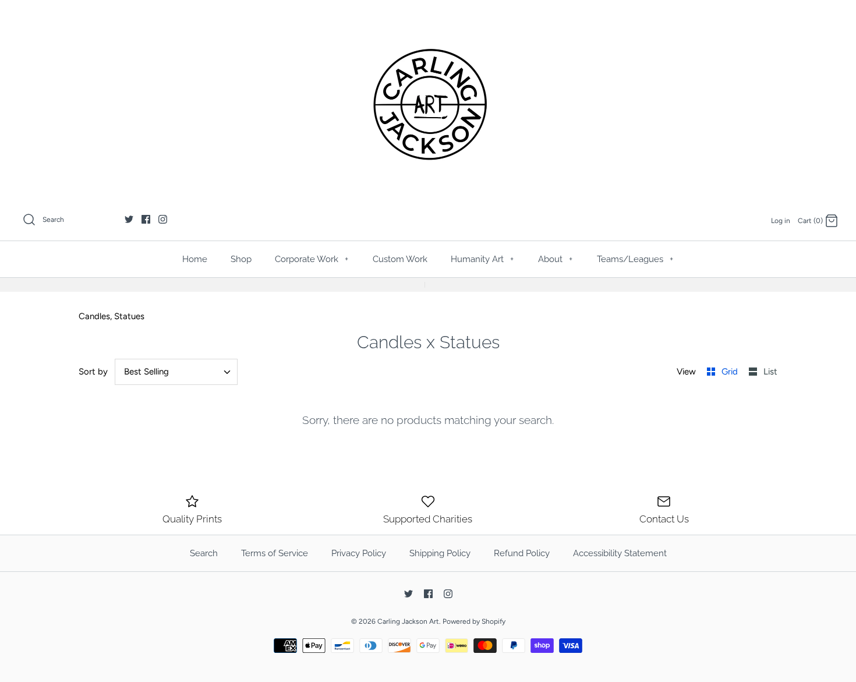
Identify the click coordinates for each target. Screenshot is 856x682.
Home (194, 259)
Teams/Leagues (635, 259)
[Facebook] (146, 219)
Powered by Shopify (474, 621)
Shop (241, 259)
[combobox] (176, 372)
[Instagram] (162, 219)
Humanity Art (482, 259)
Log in (780, 221)
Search (204, 553)
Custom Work (400, 259)
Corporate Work (311, 259)
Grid (730, 371)
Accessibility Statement (620, 553)
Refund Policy (522, 553)
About (555, 259)
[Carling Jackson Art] (428, 104)
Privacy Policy (358, 553)
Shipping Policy (440, 553)
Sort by (93, 371)
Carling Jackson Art (408, 621)
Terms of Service (274, 553)
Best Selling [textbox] (146, 371)
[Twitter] (129, 219)
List (770, 371)
